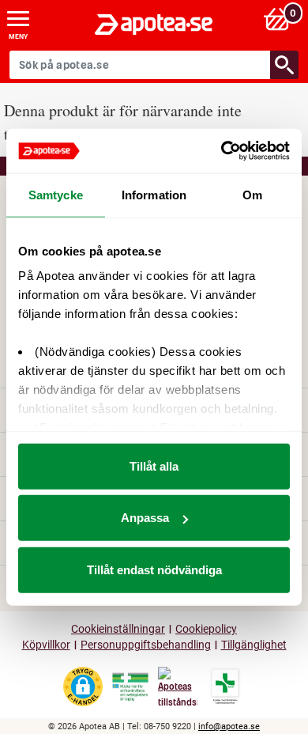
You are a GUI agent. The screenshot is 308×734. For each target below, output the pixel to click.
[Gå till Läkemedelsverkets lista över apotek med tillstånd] (225, 686)
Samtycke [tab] (55, 194)
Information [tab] (154, 194)
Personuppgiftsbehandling (146, 645)
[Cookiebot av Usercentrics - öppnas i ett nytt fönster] (221, 151)
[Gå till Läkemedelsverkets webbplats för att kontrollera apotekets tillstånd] (130, 687)
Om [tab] (252, 194)
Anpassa (145, 517)
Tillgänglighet (254, 645)
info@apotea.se (229, 726)
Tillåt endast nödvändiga (154, 569)
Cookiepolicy (206, 629)
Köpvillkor (46, 645)
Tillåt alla (154, 465)
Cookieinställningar (118, 629)
